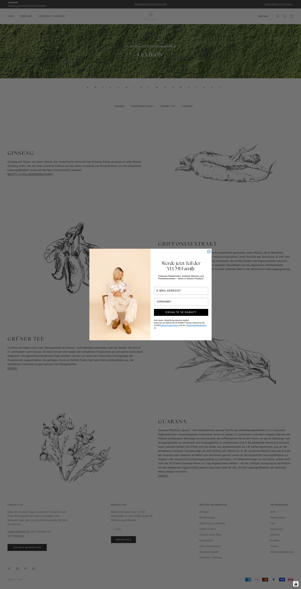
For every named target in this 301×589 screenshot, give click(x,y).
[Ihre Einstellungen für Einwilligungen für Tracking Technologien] (295, 583)
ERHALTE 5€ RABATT (181, 312)
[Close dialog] (208, 251)
